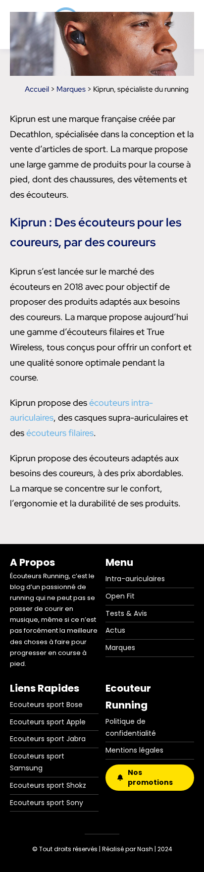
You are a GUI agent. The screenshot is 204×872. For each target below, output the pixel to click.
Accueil (37, 89)
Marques (71, 89)
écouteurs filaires (60, 432)
